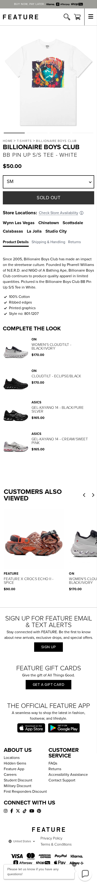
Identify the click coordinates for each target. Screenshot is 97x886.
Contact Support (61, 780)
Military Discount (17, 786)
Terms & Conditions (56, 844)
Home (7, 141)
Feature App (14, 769)
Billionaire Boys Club (56, 141)
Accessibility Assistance (68, 774)
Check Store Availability (58, 213)
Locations (12, 757)
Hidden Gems (15, 763)
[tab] (17, 243)
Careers (10, 774)
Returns (54, 769)
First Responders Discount (25, 791)
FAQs (52, 763)
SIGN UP (48, 647)
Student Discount (18, 780)
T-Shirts (24, 141)
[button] (84, 495)
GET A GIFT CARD (48, 684)
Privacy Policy (51, 838)
